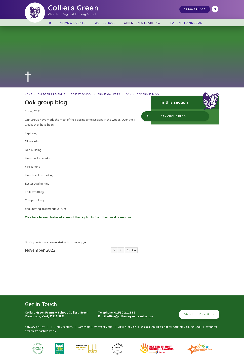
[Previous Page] (114, 250)
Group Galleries (109, 94)
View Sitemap (127, 327)
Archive (131, 250)
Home (28, 94)
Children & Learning (51, 94)
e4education (47, 331)
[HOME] (51, 23)
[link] (120, 250)
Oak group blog (148, 94)
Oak (128, 94)
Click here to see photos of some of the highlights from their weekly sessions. (78, 217)
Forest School (81, 94)
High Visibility (63, 327)
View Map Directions (199, 314)
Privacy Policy (35, 327)
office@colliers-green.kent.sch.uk (130, 316)
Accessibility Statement (95, 327)
